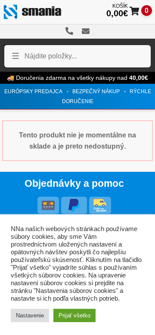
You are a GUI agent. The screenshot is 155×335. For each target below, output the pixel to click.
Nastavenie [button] (30, 315)
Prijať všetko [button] (74, 315)
